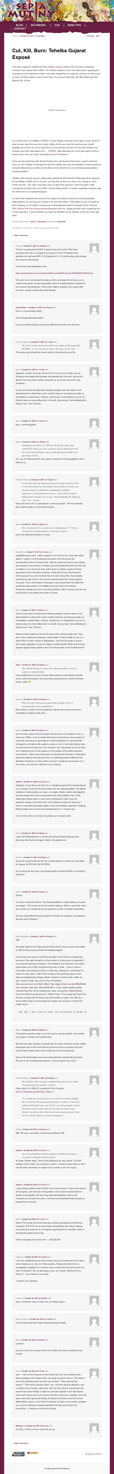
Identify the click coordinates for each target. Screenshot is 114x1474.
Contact (22, 28)
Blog (19, 25)
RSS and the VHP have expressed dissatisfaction (34, 208)
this (74, 1398)
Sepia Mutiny (17, 20)
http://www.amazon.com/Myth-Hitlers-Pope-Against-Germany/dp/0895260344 (51, 983)
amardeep (42, 221)
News (33, 221)
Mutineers (39, 25)
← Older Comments (20, 235)
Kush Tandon (21, 307)
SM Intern (19, 1426)
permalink (62, 221)
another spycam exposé (59, 66)
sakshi (18, 781)
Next (99, 36)
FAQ (57, 25)
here (88, 140)
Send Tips (75, 25)
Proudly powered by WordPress (57, 1468)
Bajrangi (71, 836)
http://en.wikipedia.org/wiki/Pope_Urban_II (35, 1091)
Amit (17, 665)
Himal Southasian (59, 154)
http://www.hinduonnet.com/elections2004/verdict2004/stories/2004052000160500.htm (54, 273)
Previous (89, 36)
